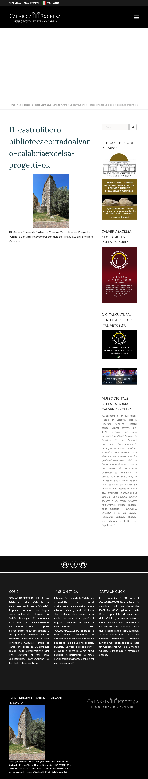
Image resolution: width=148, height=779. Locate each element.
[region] (119, 377)
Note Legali (15, 3)
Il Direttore (25, 697)
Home (12, 104)
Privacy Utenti (31, 3)
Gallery (40, 697)
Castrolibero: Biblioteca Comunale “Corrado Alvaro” (42, 104)
